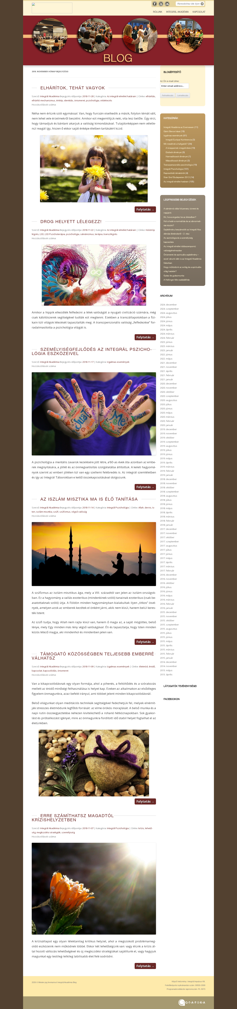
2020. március (167, 416)
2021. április (166, 371)
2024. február (167, 337)
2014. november (168, 666)
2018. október (167, 487)
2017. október (167, 537)
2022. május (166, 358)
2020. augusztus (168, 400)
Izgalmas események (118, 361)
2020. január (166, 425)
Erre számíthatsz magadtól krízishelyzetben (73, 817)
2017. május (166, 558)
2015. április (166, 645)
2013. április (166, 674)
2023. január (166, 350)
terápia (99, 234)
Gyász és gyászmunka (174, 275)
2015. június (166, 637)
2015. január (166, 657)
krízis (141, 828)
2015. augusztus (168, 628)
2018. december (168, 479)
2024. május (166, 325)
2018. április (166, 512)
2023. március (167, 346)
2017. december (168, 529)
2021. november (168, 366)
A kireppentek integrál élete (178, 148)
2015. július (166, 632)
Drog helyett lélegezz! (71, 221)
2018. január (166, 524)
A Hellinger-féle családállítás (177, 280)
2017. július (166, 549)
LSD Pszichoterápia (55, 234)
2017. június (166, 553)
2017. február (167, 570)
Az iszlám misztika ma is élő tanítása (89, 499)
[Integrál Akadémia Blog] (52, 12)
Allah (141, 507)
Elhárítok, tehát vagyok (72, 87)
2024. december (168, 304)
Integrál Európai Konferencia (179, 140)
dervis (148, 507)
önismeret (79, 100)
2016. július (166, 587)
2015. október (167, 620)
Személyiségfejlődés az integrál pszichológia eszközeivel (92, 351)
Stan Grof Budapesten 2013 (177, 177)
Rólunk (157, 12)
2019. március (167, 466)
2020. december (168, 383)
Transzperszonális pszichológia (178, 165)
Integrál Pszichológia (118, 507)
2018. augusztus (168, 495)
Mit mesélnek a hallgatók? (176, 144)
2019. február (167, 470)
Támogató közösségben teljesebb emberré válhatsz (93, 656)
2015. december (168, 612)
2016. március (167, 599)
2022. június (166, 354)
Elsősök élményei (174, 152)
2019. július (166, 450)
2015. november (168, 616)
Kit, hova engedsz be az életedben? (180, 217)
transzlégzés (110, 234)
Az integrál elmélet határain (121, 96)
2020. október (167, 391)
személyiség (68, 832)
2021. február (167, 375)
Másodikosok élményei (176, 160)
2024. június (166, 321)
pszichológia (92, 100)
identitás (68, 100)
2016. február (167, 603)
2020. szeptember (169, 396)
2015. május (166, 641)
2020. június (166, 408)
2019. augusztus (168, 445)
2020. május (166, 412)
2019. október (167, 437)
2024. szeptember (169, 308)
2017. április (166, 562)
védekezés (106, 100)
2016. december (168, 574)
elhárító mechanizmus (43, 100)
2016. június (166, 591)
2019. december (168, 429)
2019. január (166, 475)
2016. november (168, 578)
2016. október (167, 583)
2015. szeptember (169, 624)
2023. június (166, 342)
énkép (59, 100)
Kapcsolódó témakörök (174, 173)
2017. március (167, 566)
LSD (42, 234)
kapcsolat (37, 670)
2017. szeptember (169, 541)
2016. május (166, 595)
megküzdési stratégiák (49, 832)
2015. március (167, 649)
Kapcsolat (199, 12)
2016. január (166, 608)
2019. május (166, 458)
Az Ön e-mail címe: (169, 81)
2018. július (166, 499)
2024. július (166, 317)
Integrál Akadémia (177, 12)
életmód (143, 666)
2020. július (166, 404)
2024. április (166, 329)
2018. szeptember (169, 491)
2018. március (167, 516)
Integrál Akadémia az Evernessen (179, 127)
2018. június (166, 504)
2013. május (166, 670)
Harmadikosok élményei (177, 156)
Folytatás (145, 209)
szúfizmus (65, 511)
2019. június (166, 454)
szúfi (55, 511)
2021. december (168, 362)
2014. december (168, 662)
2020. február (167, 421)
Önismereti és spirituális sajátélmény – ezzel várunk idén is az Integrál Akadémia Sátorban (182, 259)
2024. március (167, 333)
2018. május (166, 508)
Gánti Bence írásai (172, 131)
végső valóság (79, 511)
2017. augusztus (168, 545)
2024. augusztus (168, 312)
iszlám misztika (44, 511)
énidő (152, 666)
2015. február (167, 653)
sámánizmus (87, 234)
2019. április (166, 462)
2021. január (166, 379)
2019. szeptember (169, 441)
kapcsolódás (50, 670)
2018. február (167, 520)
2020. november (168, 387)
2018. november (168, 483)
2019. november (168, 433)
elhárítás (150, 96)
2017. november (168, 533)
